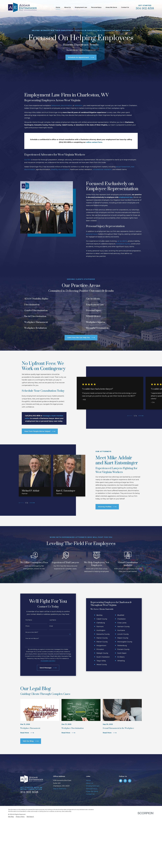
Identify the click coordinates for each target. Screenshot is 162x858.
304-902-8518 (145, 8)
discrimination (66, 105)
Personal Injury (91, 789)
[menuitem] (11, 816)
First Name (28, 620)
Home (88, 780)
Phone (27, 626)
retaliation (78, 105)
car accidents (122, 241)
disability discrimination (60, 169)
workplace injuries (123, 244)
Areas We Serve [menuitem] (111, 7)
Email (51, 626)
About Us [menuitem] (67, 7)
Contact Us (90, 794)
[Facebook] (125, 781)
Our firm (27, 160)
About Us (89, 783)
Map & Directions (59, 789)
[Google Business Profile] (121, 781)
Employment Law (93, 786)
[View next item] (140, 415)
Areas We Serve (92, 791)
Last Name (52, 620)
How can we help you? (32, 638)
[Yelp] (130, 781)
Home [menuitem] (58, 7)
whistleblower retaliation (102, 169)
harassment (55, 105)
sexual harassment (123, 167)
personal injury (91, 234)
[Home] (22, 7)
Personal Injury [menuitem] (96, 7)
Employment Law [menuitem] (81, 7)
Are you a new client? (31, 632)
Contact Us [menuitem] (125, 7)
